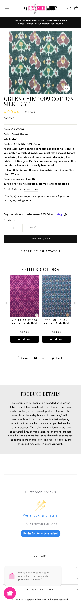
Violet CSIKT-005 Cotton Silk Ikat (24, 322)
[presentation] (6, 303)
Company (40, 556)
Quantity (10, 220)
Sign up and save (40, 589)
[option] (40, 22)
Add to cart (24, 340)
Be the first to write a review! (40, 533)
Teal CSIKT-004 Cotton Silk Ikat (56, 322)
